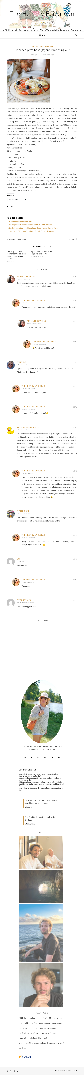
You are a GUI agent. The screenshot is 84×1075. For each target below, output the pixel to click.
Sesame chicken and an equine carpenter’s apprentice (40, 1023)
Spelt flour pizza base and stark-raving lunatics (38, 774)
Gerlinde (21, 362)
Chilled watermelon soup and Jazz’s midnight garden (40, 1018)
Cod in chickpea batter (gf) (20, 221)
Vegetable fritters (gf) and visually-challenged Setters (31, 231)
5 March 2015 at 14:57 (28, 409)
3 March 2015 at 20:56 (28, 388)
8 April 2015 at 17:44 (28, 582)
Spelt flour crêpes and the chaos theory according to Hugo (34, 228)
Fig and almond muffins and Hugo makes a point (41, 252)
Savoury (49, 46)
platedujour (23, 511)
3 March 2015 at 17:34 (28, 473)
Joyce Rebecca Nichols (28, 427)
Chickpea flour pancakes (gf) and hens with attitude (30, 225)
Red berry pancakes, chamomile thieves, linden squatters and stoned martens (16, 255)
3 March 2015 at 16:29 (23, 365)
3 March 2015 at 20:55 (39, 344)
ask (18, 559)
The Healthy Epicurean (42, 13)
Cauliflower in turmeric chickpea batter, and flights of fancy (41, 785)
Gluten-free (37, 46)
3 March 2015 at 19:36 (34, 323)
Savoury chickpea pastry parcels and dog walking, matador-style (40, 779)
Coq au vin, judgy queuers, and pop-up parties (37, 1028)
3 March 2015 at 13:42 (23, 279)
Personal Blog (24, 600)
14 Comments (48, 55)
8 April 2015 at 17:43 (23, 561)
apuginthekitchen (26, 276)
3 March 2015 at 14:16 (28, 303)
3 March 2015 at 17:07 (23, 430)
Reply (75, 277)
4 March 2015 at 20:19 (24, 514)
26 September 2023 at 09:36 (26, 602)
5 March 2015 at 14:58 (28, 537)
